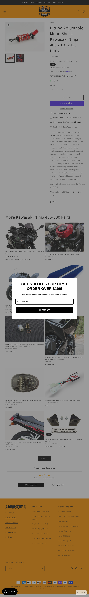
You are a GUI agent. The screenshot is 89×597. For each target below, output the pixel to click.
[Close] (74, 280)
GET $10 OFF (44, 310)
